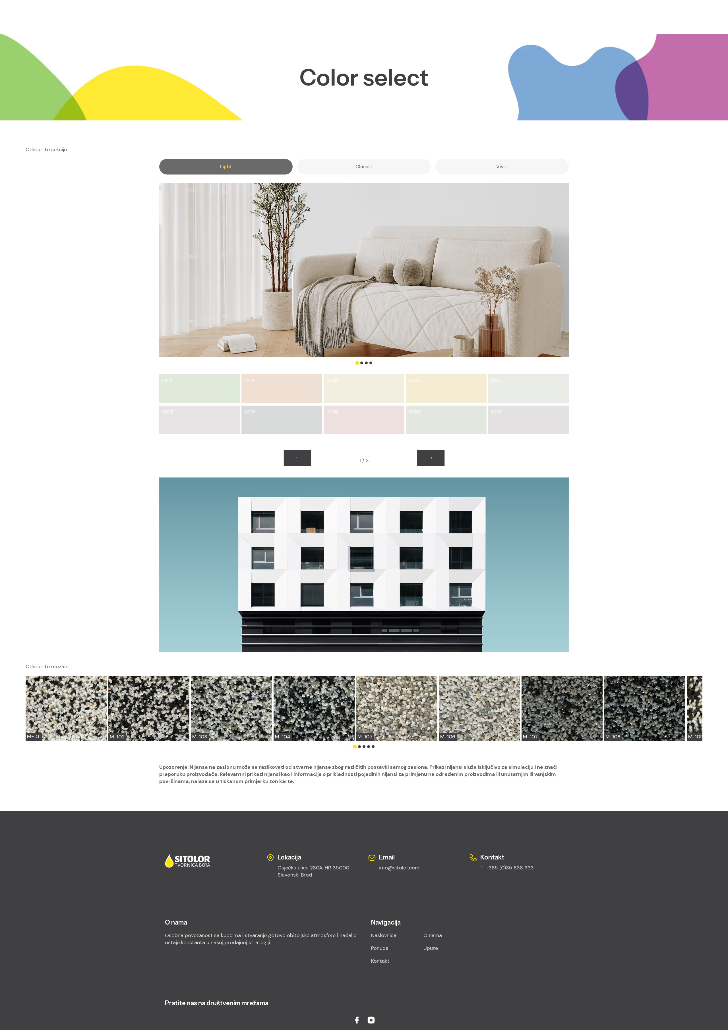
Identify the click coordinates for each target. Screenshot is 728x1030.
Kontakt (380, 961)
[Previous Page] (297, 458)
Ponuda (379, 948)
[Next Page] (431, 458)
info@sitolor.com (399, 867)
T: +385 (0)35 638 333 (507, 867)
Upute (430, 948)
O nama (432, 935)
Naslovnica (383, 935)
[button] (357, 363)
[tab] (226, 167)
